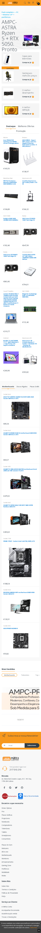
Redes (4, 876)
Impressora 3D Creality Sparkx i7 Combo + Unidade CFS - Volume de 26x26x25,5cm (29, 344)
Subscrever (31, 745)
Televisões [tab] (25, 675)
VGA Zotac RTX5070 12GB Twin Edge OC (28, 219)
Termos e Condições (9, 889)
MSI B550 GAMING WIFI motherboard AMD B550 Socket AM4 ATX (18, 593)
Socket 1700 (7, 539)
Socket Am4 (7, 394)
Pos (3, 811)
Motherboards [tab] (9, 675)
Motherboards (7, 855)
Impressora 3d (26, 178)
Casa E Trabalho (8, 291)
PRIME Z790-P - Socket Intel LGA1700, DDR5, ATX (19, 541)
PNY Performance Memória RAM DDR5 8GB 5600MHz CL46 (10, 182)
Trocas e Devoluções (9, 917)
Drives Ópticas (7, 808)
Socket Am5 (7, 502)
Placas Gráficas (7, 815)
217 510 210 (15, 769)
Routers (24, 137)
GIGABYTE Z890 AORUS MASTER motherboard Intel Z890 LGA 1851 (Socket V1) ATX (20, 470)
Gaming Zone (6, 865)
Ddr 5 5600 (6, 216)
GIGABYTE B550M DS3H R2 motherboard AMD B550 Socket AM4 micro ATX (20, 434)
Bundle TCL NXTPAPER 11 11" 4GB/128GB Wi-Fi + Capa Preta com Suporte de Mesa (11, 343)
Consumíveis (6, 839)
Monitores (5, 858)
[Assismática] (12, 2)
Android (5, 338)
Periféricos (5, 869)
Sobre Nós (5, 886)
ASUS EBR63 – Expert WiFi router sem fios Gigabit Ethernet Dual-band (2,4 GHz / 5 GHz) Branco (29, 143)
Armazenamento (27, 252)
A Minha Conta (7, 907)
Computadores (7, 825)
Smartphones (6, 835)
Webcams (5, 848)
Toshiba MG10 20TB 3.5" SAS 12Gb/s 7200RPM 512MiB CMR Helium (29, 257)
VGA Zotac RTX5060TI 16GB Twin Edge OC (10, 255)
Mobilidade (5, 872)
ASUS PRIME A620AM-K (10, 628)
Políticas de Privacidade (10, 893)
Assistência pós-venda (9, 914)
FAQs (3, 896)
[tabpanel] (20, 38)
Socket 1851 (7, 466)
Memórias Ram (8, 178)
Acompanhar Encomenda (10, 910)
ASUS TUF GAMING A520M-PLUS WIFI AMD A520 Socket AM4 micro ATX (18, 397)
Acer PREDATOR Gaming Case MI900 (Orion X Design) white (11, 141)
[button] (25, 2)
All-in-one (5, 852)
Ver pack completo (10, 67)
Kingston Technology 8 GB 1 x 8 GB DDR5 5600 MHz (29, 295)
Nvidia (24, 216)
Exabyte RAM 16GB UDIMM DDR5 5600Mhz (10, 219)
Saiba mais (33, 928)
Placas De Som (7, 845)
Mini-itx (5, 137)
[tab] (11, 126)
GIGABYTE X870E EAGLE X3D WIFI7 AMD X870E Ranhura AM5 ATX (18, 506)
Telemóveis (6, 828)
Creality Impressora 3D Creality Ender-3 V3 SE (29, 182)
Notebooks (6, 822)
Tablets (4, 832)
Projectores (6, 818)
